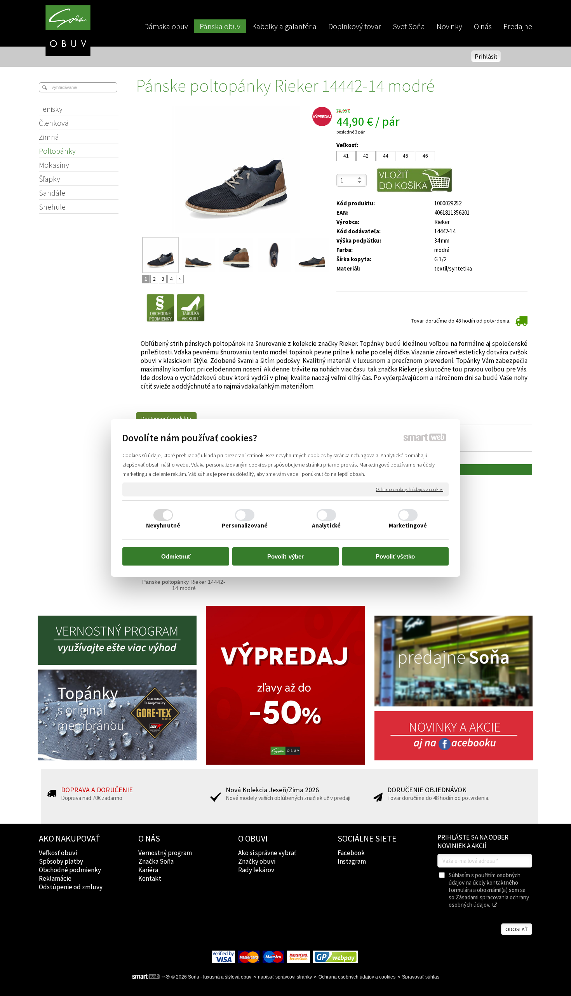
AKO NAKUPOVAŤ (69, 838)
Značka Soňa (156, 861)
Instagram (352, 861)
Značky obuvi (256, 861)
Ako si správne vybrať (267, 853)
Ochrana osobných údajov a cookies (409, 489)
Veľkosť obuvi (58, 853)
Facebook (351, 853)
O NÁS (149, 838)
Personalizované (245, 525)
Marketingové (408, 525)
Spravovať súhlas (420, 977)
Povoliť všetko (395, 556)
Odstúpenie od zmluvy (71, 887)
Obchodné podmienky (70, 870)
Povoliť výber (285, 556)
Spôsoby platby (61, 861)
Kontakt (149, 878)
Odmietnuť (176, 556)
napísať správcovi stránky (285, 977)
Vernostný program (165, 853)
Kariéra (148, 870)
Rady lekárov (256, 870)
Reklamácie (55, 878)
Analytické (326, 525)
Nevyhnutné (163, 525)
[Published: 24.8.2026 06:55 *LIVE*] (165, 977)
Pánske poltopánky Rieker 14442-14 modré (183, 585)
